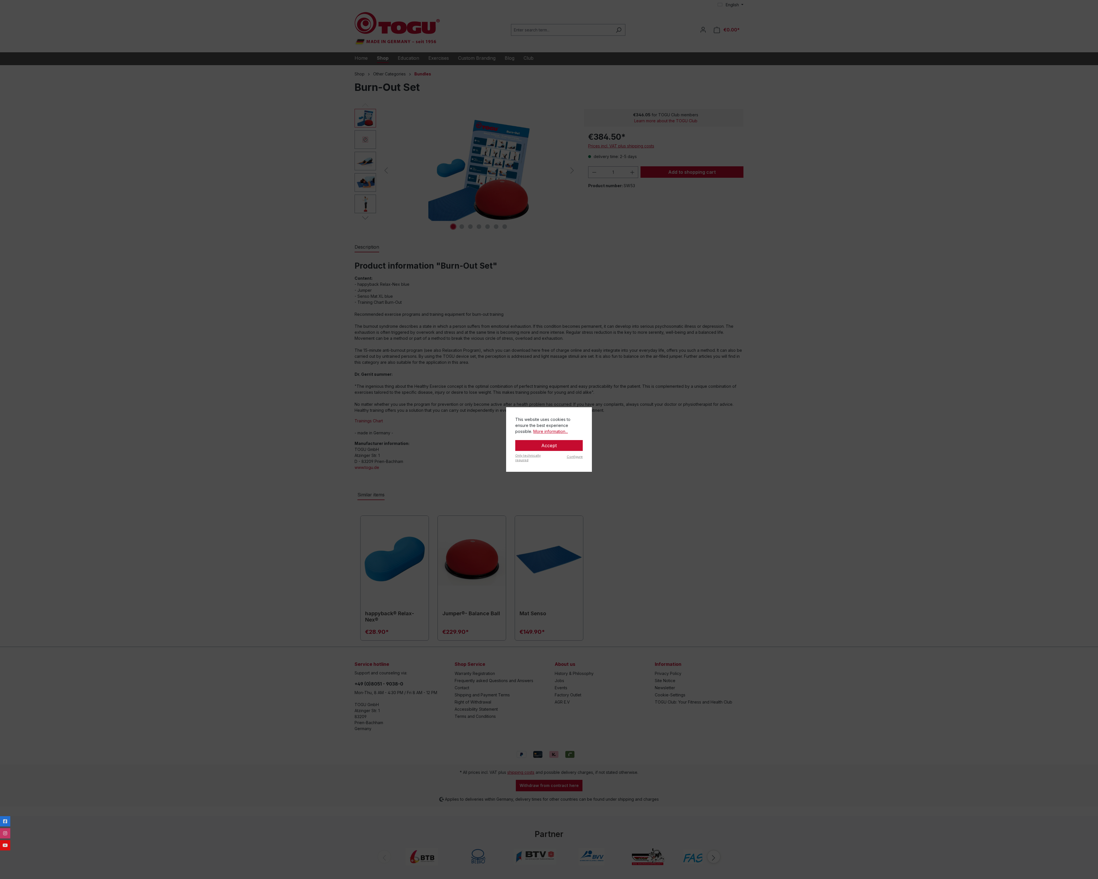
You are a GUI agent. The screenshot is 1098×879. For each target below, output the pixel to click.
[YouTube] (5, 845)
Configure (575, 457)
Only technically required (528, 458)
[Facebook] (5, 821)
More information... (550, 431)
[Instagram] (5, 833)
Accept (549, 445)
